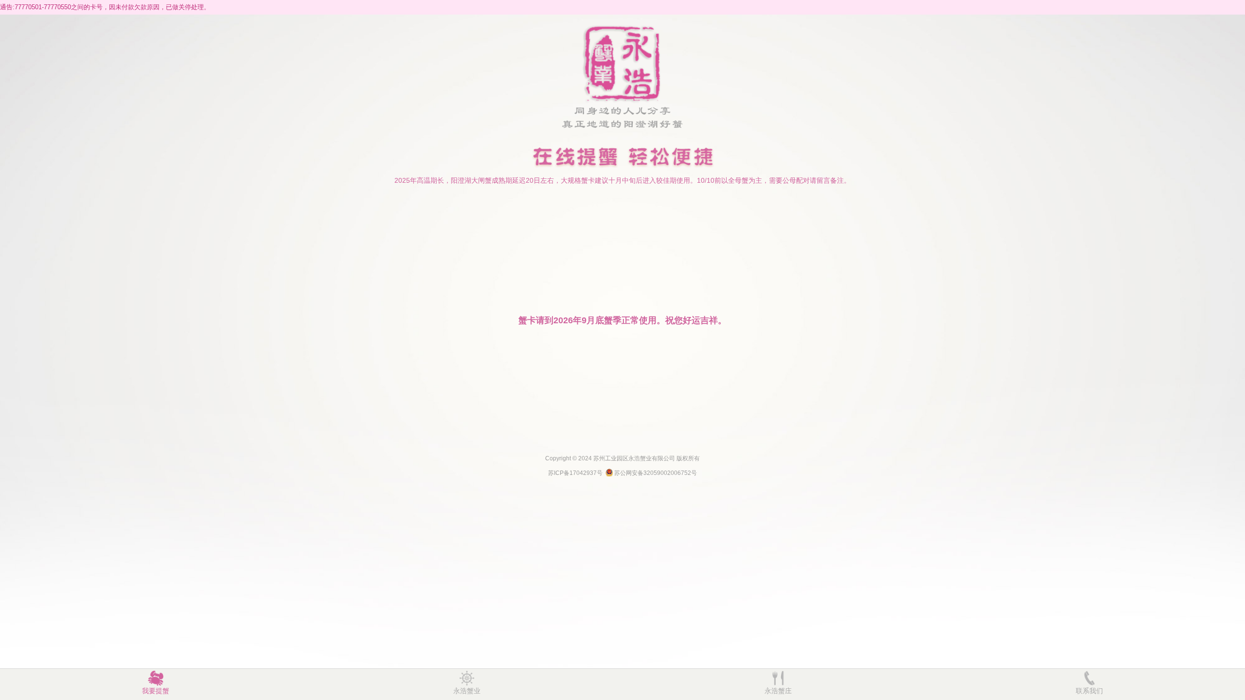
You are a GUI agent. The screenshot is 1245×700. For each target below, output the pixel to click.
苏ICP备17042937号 (575, 473)
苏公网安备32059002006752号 (655, 473)
